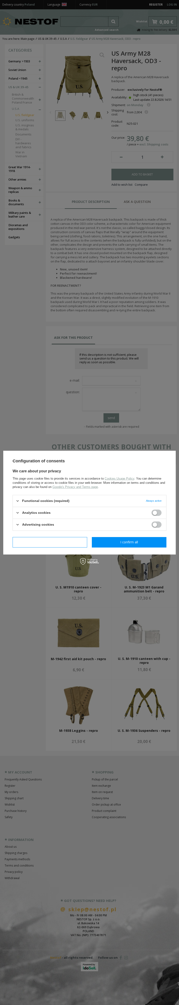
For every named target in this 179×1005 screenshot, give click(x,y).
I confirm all (129, 542)
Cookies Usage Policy (119, 478)
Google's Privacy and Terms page (75, 486)
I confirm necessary (50, 542)
